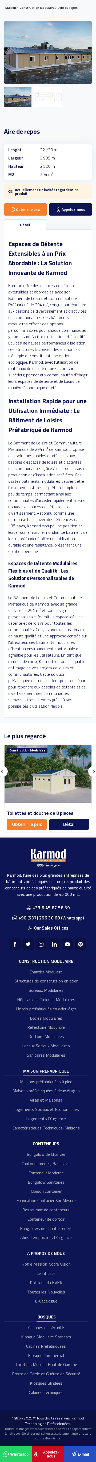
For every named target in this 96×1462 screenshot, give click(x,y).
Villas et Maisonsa (46, 1100)
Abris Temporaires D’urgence (46, 1237)
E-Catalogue (46, 1301)
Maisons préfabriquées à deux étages (46, 1090)
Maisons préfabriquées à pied (46, 1081)
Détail (69, 824)
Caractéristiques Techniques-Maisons (46, 1128)
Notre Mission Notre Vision (46, 1264)
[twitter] (28, 944)
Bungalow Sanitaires (46, 1182)
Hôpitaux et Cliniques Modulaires (46, 999)
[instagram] (41, 944)
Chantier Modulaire (46, 972)
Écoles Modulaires (46, 1018)
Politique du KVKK (46, 1282)
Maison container (46, 1191)
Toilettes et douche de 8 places (40, 813)
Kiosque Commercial (46, 1355)
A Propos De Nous (46, 1253)
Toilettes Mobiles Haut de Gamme (46, 1364)
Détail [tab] (25, 225)
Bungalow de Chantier (46, 1154)
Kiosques (46, 1317)
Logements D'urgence (46, 1118)
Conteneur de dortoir (46, 1219)
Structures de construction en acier (46, 981)
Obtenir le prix (27, 824)
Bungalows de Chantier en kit (46, 1228)
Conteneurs (46, 1143)
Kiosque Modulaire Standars (46, 1337)
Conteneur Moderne (46, 1173)
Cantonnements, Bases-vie (46, 1163)
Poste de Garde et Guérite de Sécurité (46, 1374)
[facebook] (15, 944)
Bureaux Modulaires (46, 990)
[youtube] (67, 944)
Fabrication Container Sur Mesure (46, 1200)
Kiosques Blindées (46, 1383)
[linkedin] (54, 944)
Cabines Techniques (46, 1392)
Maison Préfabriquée (46, 1071)
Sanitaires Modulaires (46, 1055)
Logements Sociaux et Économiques (46, 1109)
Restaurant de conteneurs (46, 1210)
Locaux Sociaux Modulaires (46, 1046)
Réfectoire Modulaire (46, 1027)
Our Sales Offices (51, 928)
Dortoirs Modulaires (46, 1036)
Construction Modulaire (46, 961)
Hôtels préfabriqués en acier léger (46, 1009)
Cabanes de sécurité (46, 1327)
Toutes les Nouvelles (46, 1292)
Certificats (46, 1273)
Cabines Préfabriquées (46, 1346)
